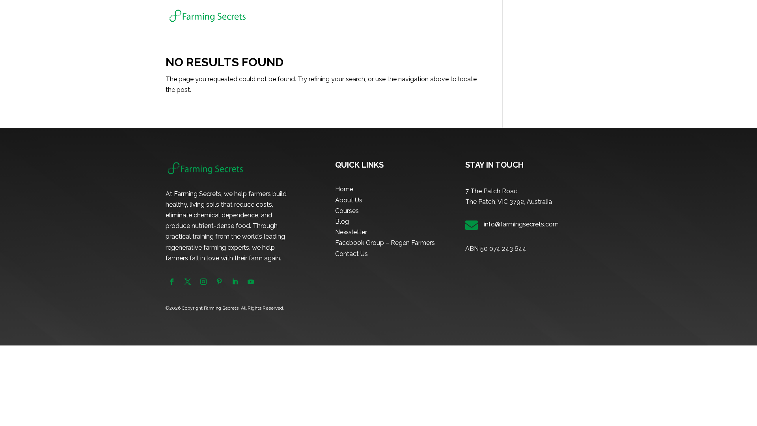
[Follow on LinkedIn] (235, 281)
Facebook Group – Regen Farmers (385, 243)
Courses (476, 16)
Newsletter (543, 16)
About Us (442, 16)
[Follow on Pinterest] (219, 281)
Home (411, 16)
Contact (580, 16)
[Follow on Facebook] (172, 281)
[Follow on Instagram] (203, 281)
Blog (511, 16)
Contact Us (351, 254)
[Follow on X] (187, 281)
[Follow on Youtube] (250, 281)
